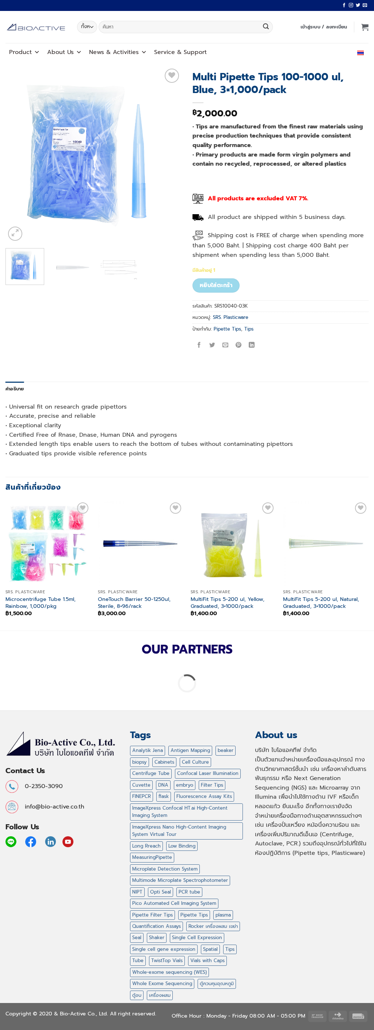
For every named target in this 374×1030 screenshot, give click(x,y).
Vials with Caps (207, 960)
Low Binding (181, 845)
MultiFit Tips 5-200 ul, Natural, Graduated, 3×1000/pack (321, 602)
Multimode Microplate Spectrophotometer (180, 880)
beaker (225, 750)
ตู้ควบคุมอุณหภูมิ (217, 983)
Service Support (180, 52)
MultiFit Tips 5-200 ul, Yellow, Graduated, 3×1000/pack (227, 602)
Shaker (156, 937)
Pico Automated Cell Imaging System (174, 903)
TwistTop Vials (167, 960)
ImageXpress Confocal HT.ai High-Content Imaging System (180, 812)
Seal (136, 937)
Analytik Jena (147, 750)
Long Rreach (146, 845)
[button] (324, 27)
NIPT (137, 891)
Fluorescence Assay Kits (204, 796)
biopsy (139, 762)
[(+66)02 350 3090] (339, 52)
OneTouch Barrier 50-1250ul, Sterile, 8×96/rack (134, 602)
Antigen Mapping (190, 750)
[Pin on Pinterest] (239, 345)
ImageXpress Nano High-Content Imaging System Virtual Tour (179, 830)
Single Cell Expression (197, 937)
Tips (248, 328)
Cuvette (141, 785)
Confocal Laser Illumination (207, 773)
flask (164, 796)
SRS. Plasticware (230, 317)
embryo (184, 785)
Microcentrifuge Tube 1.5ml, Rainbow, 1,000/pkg (40, 602)
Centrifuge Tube (150, 773)
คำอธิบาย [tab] (14, 388)
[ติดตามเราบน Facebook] (344, 5)
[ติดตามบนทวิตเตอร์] (358, 5)
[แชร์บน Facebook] (199, 345)
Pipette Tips (227, 328)
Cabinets (164, 762)
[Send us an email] (365, 5)
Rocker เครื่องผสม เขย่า (213, 926)
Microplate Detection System (165, 868)
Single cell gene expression (163, 949)
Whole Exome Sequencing (162, 983)
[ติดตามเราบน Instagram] (351, 5)
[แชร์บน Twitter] (212, 345)
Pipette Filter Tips (152, 914)
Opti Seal (160, 891)
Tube (138, 960)
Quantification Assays (156, 926)
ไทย (353, 52)
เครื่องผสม (160, 995)
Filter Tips (212, 785)
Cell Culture (195, 762)
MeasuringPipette (152, 857)
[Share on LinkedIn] (252, 345)
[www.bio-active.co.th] (35, 27)
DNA (163, 785)
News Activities (114, 52)
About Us (60, 52)
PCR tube (189, 891)
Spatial (210, 949)
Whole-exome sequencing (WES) (169, 972)
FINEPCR (141, 796)
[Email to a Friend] (226, 345)
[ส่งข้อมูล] (266, 27)
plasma (223, 914)
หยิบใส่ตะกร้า (216, 285)
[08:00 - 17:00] (323, 52)
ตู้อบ (136, 995)
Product (20, 52)
